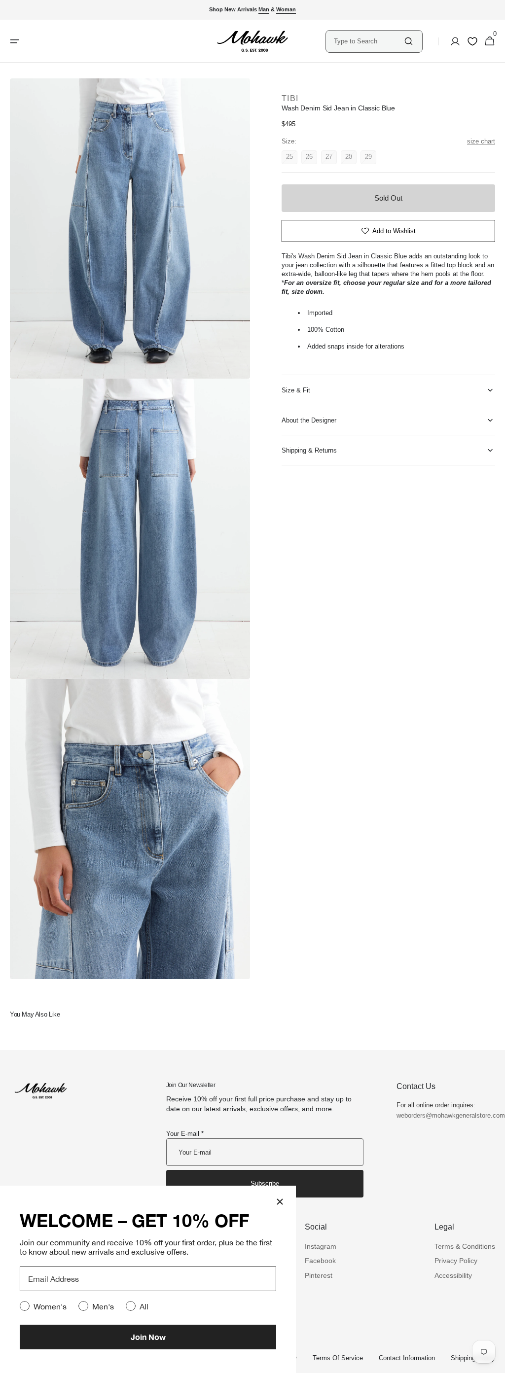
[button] (452, 41)
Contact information (407, 1358)
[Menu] (15, 41)
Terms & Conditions (464, 1246)
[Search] (408, 41)
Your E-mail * (185, 1133)
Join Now (148, 1336)
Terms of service (338, 1358)
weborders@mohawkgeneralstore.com (446, 1115)
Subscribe (265, 1183)
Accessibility (453, 1275)
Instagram (320, 1246)
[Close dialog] (280, 1202)
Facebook (320, 1261)
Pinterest (318, 1275)
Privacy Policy (455, 1261)
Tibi (290, 98)
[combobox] (368, 41)
